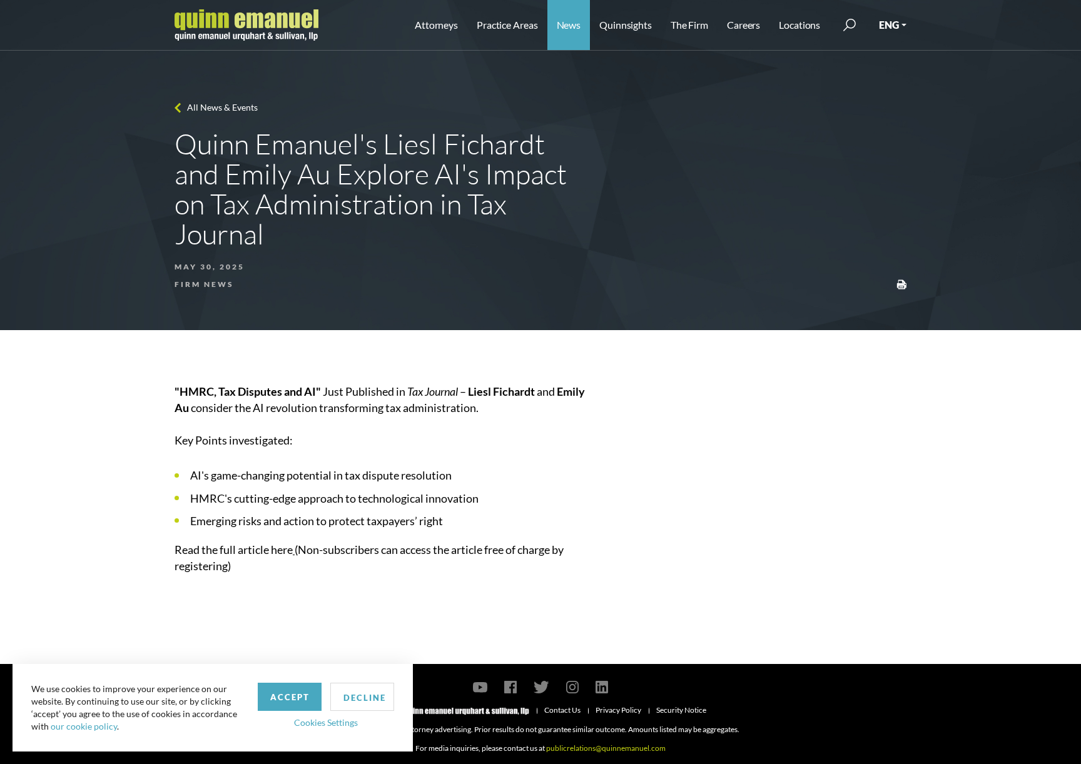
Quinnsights (625, 25)
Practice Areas (507, 25)
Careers (743, 25)
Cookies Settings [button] (326, 722)
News (569, 25)
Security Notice (681, 710)
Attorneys (436, 25)
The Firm (689, 25)
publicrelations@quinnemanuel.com (606, 748)
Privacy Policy (618, 710)
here (282, 549)
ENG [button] (889, 25)
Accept (290, 697)
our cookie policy (84, 726)
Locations (799, 25)
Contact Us (562, 710)
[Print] (901, 283)
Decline (364, 698)
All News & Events (222, 107)
